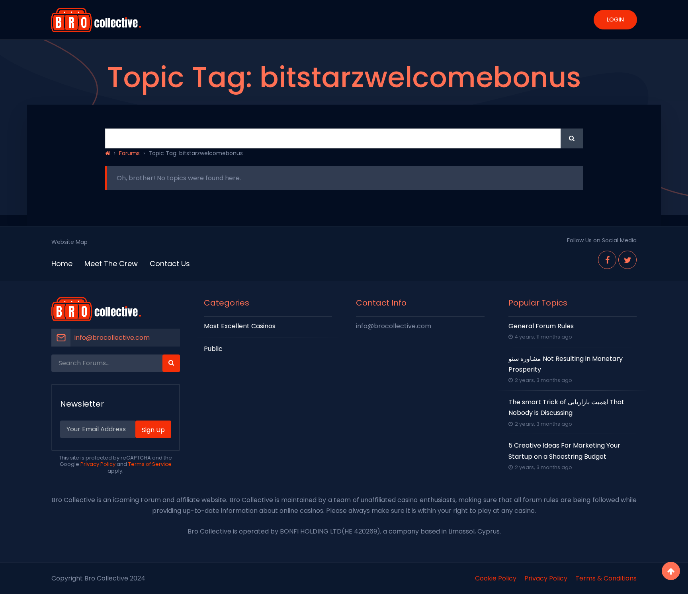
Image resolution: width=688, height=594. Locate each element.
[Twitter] (627, 260)
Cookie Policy (495, 578)
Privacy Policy (97, 464)
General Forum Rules (541, 326)
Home (61, 264)
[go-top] (671, 571)
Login (615, 19)
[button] (572, 138)
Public (213, 348)
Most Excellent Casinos (240, 326)
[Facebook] (607, 260)
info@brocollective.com (112, 337)
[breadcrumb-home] (107, 153)
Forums (129, 153)
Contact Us (170, 264)
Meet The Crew (111, 264)
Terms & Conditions (606, 578)
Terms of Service (150, 464)
